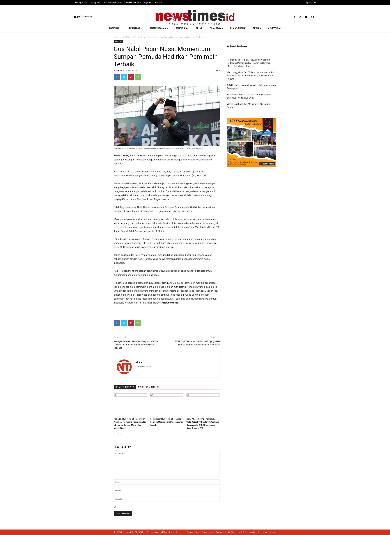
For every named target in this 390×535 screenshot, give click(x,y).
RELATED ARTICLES (125, 387)
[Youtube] (306, 17)
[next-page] (120, 434)
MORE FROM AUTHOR (148, 387)
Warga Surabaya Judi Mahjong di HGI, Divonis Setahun (248, 105)
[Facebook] (295, 17)
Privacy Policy (193, 532)
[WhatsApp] (138, 77)
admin (119, 70)
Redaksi (273, 532)
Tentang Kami (207, 532)
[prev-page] (115, 434)
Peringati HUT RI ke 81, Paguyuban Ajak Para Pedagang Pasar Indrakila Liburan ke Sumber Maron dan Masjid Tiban (248, 63)
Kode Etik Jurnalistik (246, 532)
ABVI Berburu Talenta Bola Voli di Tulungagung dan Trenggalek (251, 87)
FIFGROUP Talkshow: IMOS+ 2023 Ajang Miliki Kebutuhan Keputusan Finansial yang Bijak (197, 343)
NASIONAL (126, 37)
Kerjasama (262, 532)
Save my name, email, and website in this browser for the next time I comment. (156, 506)
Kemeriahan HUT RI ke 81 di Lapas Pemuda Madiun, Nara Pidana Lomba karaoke (166, 422)
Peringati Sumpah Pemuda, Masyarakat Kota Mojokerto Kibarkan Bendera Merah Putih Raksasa (136, 344)
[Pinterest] (131, 77)
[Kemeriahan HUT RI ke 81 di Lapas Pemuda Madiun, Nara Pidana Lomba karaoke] (166, 404)
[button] (312, 17)
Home (116, 37)
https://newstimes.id (143, 366)
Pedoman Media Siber (225, 532)
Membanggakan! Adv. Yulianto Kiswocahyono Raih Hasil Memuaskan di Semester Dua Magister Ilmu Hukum (251, 75)
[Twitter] (300, 17)
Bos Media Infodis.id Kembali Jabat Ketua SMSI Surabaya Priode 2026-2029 (249, 96)
